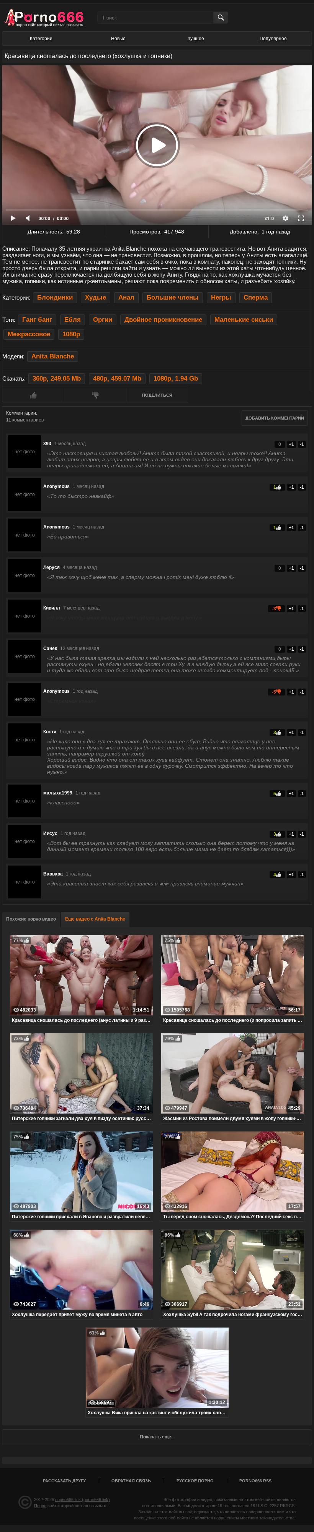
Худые (95, 297)
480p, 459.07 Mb (117, 378)
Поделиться (157, 395)
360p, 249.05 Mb (57, 378)
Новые (118, 38)
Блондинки (55, 297)
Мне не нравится (95, 395)
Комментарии (21, 413)
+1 (291, 444)
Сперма (256, 297)
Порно (40, 1505)
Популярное (273, 38)
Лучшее (195, 38)
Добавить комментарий (274, 418)
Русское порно (195, 1481)
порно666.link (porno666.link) (82, 1499)
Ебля (72, 319)
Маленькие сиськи (243, 319)
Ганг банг (37, 319)
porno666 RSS (255, 1481)
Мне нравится (33, 395)
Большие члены (173, 297)
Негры (221, 297)
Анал (126, 297)
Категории (41, 38)
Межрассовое (29, 334)
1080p (71, 334)
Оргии (102, 319)
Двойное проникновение (163, 319)
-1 (302, 444)
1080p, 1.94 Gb (176, 378)
